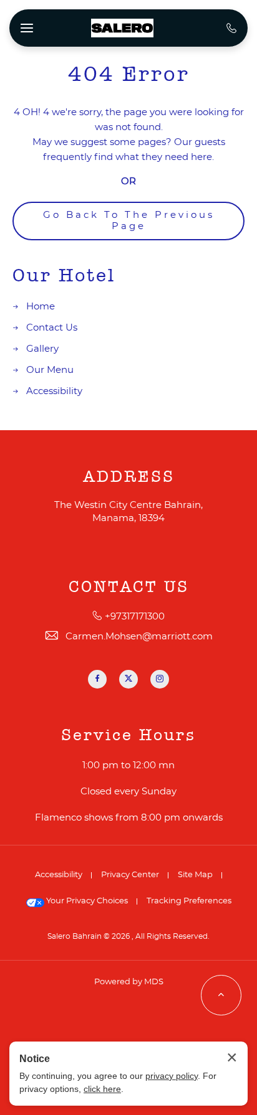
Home (40, 306)
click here (102, 1089)
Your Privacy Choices (86, 901)
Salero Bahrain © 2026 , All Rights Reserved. (128, 936)
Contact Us (51, 327)
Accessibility (54, 391)
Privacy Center (130, 875)
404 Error (129, 74)
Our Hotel (63, 275)
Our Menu (50, 370)
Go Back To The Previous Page (129, 220)
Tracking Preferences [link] (189, 901)
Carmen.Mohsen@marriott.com (139, 636)
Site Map (195, 875)
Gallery (42, 349)
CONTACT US (129, 587)
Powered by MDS (128, 982)
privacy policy (171, 1076)
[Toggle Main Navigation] (26, 28)
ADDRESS (129, 477)
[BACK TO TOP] (221, 995)
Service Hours (128, 735)
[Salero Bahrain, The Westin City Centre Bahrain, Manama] (122, 28)
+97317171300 (135, 616)
